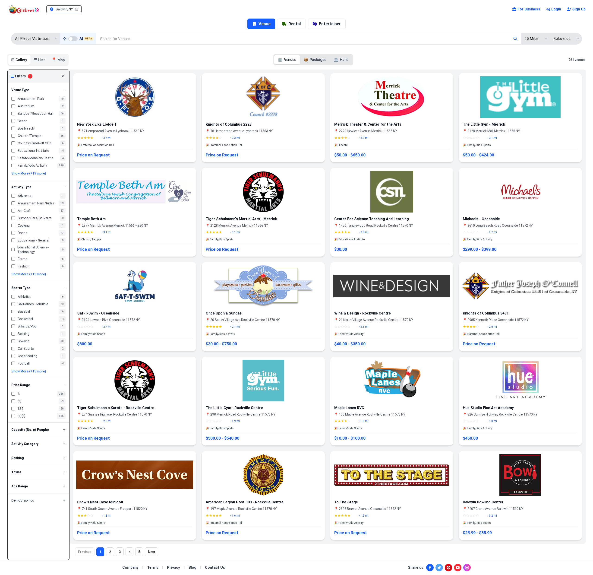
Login (556, 9)
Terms (152, 567)
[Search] (515, 38)
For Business (528, 9)
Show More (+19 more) (28, 173)
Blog (192, 567)
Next (151, 552)
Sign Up (579, 9)
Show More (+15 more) (28, 371)
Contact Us (215, 567)
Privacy (173, 567)
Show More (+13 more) (28, 274)
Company (130, 567)
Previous (84, 552)
